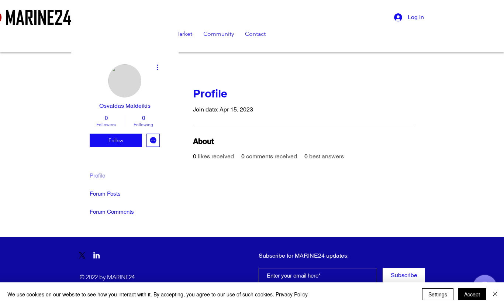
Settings (437, 294)
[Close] (495, 294)
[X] (82, 255)
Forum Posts (105, 193)
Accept (472, 294)
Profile (97, 175)
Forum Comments (112, 212)
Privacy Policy (292, 294)
